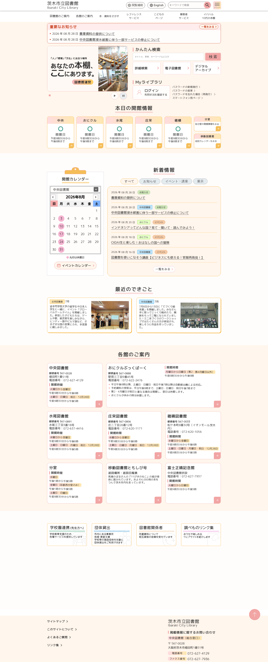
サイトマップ (56, 621)
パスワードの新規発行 (185, 86)
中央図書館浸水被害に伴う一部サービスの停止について (119, 39)
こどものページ (159, 16)
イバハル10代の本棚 (208, 16)
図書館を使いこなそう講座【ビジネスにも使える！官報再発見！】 (157, 257)
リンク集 (53, 645)
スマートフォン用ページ (186, 97)
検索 (213, 57)
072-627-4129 (198, 653)
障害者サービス (184, 16)
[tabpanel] (164, 231)
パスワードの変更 (182, 90)
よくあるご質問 (57, 637)
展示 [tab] (200, 181)
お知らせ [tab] (149, 181)
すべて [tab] (129, 181)
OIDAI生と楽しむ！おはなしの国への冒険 (140, 242)
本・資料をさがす (109, 16)
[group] (87, 68)
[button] (50, 95)
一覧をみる (163, 269)
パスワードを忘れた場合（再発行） (192, 94)
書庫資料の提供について (97, 33)
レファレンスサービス (134, 16)
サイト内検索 (47, 1)
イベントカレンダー (76, 265)
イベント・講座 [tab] (176, 181)
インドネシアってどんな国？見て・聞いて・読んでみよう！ (153, 227)
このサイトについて (60, 629)
